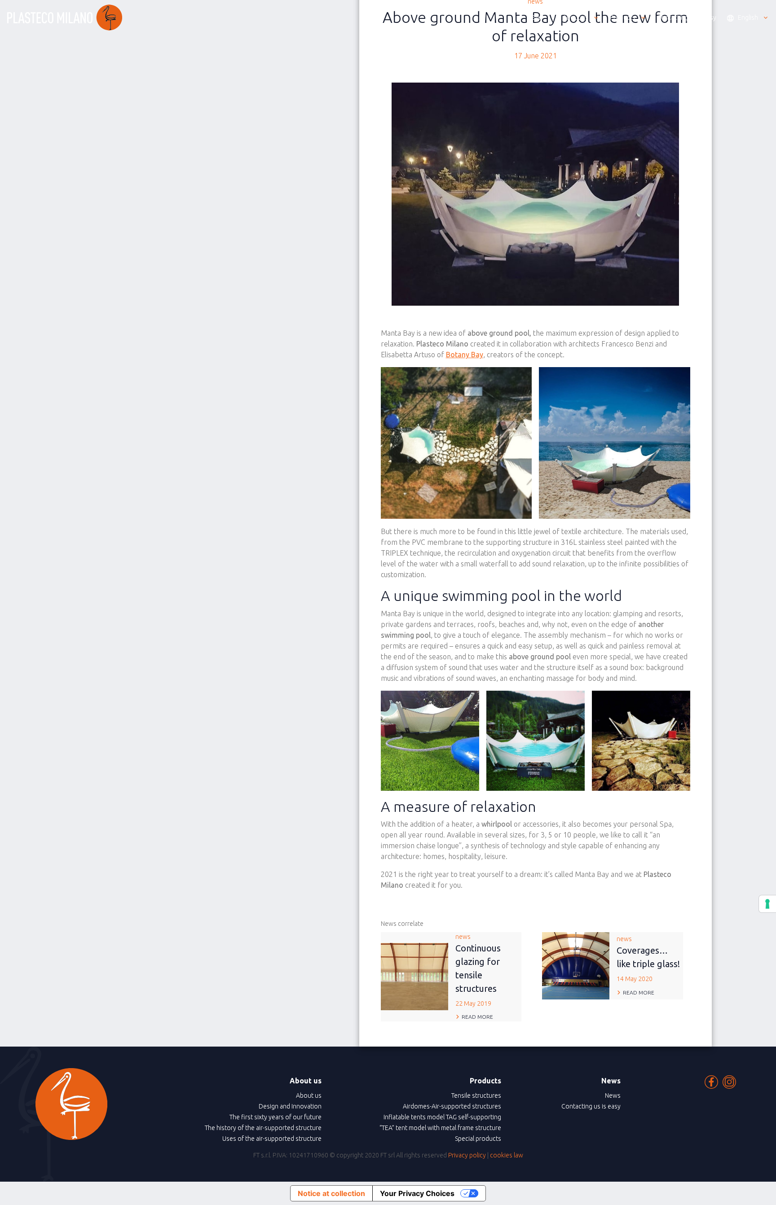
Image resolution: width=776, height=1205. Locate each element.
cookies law (506, 1155)
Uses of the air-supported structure (272, 1138)
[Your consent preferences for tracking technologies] (767, 903)
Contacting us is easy (591, 1106)
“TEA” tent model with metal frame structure (440, 1127)
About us (309, 1095)
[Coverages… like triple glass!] (575, 965)
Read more (477, 1017)
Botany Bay (464, 355)
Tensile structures (476, 1095)
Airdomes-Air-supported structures (452, 1106)
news (478, 970)
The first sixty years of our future (275, 1117)
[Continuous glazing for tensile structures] (414, 976)
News (613, 1095)
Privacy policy (467, 1155)
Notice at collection (331, 1193)
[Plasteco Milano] (64, 17)
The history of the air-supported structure (263, 1127)
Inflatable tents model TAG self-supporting (442, 1117)
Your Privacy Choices (417, 1193)
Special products (478, 1138)
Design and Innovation (290, 1106)
